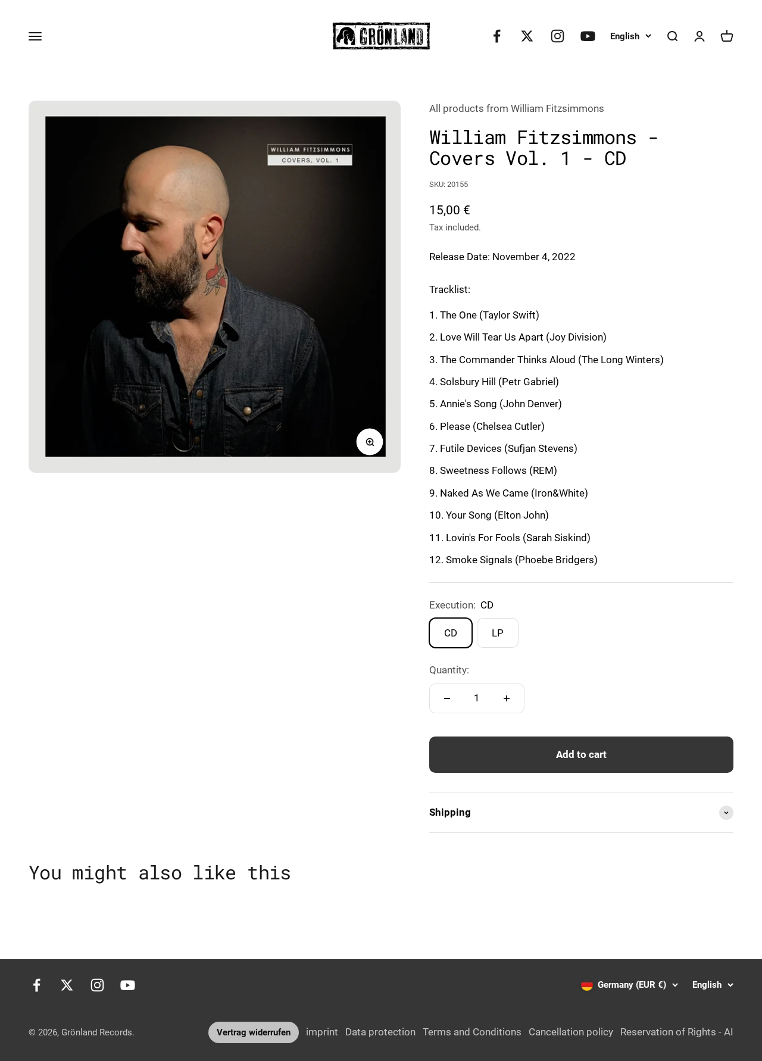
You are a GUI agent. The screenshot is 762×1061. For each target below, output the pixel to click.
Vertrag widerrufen (254, 1032)
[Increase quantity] (506, 698)
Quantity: (449, 670)
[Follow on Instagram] (557, 36)
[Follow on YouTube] (588, 36)
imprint (322, 1032)
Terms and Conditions (472, 1032)
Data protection (380, 1032)
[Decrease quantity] (447, 698)
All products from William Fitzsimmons (516, 108)
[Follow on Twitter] (527, 36)
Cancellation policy (571, 1032)
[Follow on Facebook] (497, 36)
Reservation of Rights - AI (676, 1032)
